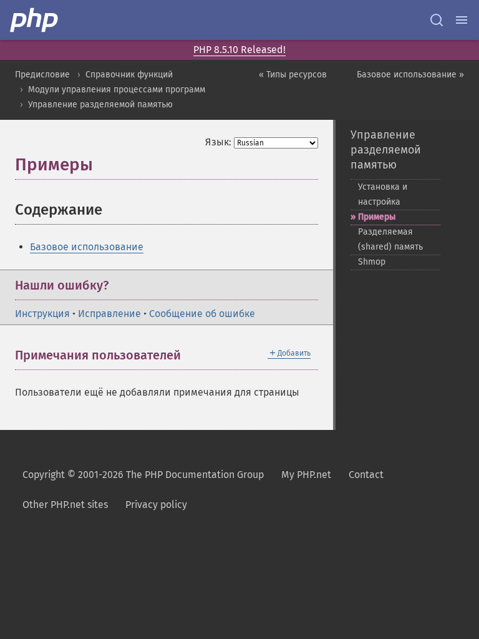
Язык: (218, 142)
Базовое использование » (410, 74)
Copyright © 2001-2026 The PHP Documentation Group (143, 474)
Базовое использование (86, 247)
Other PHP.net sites (65, 504)
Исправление (109, 314)
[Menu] (461, 19)
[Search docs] (436, 19)
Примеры (376, 217)
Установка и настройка (382, 194)
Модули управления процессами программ (116, 89)
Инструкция (42, 314)
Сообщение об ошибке (202, 314)
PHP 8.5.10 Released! (239, 50)
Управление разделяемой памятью (100, 104)
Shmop (371, 261)
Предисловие (42, 74)
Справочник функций (129, 74)
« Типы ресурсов (293, 74)
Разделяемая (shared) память (390, 239)
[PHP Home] (35, 20)
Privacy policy (156, 504)
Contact (366, 474)
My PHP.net (306, 474)
